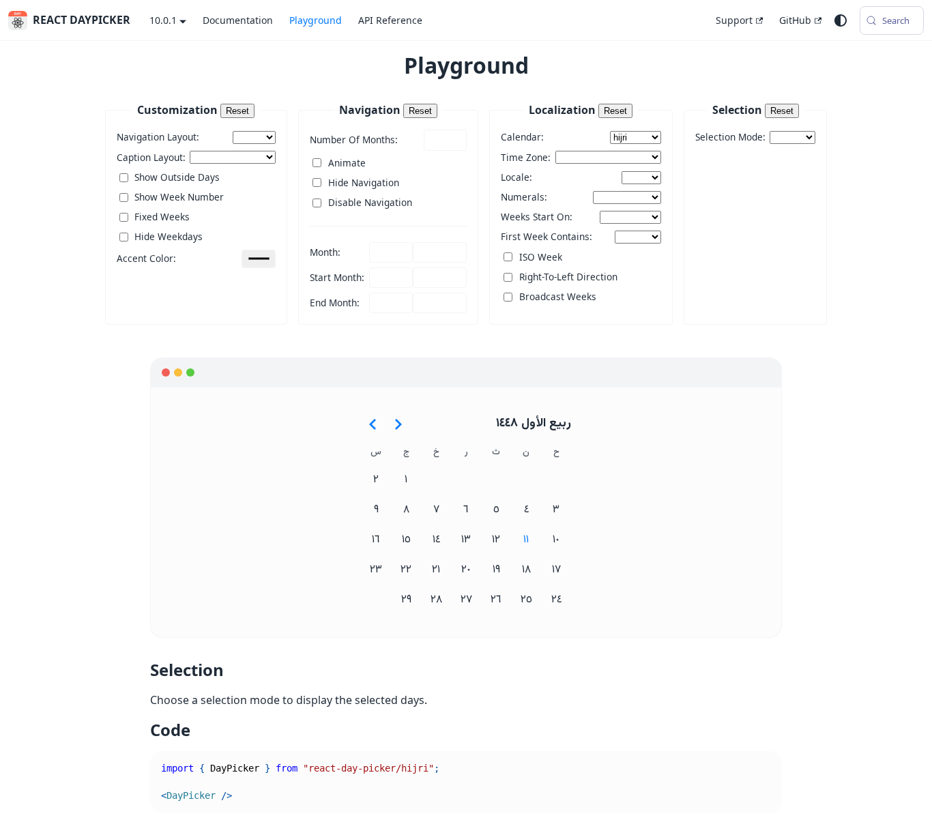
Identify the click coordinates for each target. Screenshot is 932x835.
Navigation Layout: (158, 136)
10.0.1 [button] (163, 20)
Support (734, 20)
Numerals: (524, 196)
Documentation (238, 20)
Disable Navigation (370, 202)
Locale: (516, 177)
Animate (347, 162)
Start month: (337, 277)
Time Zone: (526, 157)
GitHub (795, 20)
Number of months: (354, 139)
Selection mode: (730, 136)
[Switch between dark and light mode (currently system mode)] (840, 20)
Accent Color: (146, 258)
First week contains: (546, 236)
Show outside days (177, 177)
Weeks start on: (536, 216)
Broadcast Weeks (557, 296)
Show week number (179, 196)
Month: (325, 252)
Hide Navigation (363, 182)
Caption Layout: (151, 157)
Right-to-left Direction (568, 276)
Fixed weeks (162, 216)
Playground (315, 20)
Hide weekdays (168, 236)
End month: (335, 302)
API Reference (390, 20)
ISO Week (540, 256)
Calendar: (522, 136)
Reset (237, 111)
